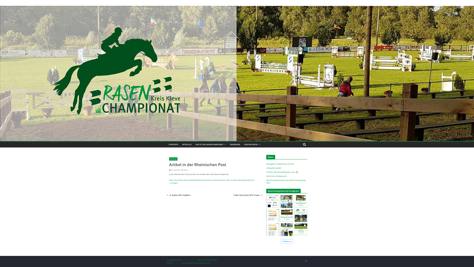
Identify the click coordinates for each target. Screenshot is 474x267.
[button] (224, 144)
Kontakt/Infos (251, 144)
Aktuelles (187, 144)
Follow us (287, 241)
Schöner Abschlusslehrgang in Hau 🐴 (282, 172)
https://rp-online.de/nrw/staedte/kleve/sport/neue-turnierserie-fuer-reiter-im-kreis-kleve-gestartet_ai (211, 180)
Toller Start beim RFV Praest (246, 195)
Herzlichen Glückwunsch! (276, 176)
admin (186, 170)
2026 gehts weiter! (273, 168)
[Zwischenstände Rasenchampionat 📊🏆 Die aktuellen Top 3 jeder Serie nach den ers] (272, 229)
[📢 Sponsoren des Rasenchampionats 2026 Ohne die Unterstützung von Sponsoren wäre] (272, 201)
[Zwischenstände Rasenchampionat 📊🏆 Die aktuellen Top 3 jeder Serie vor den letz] (272, 215)
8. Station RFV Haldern (180, 195)
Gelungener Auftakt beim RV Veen (280, 164)
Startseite (173, 144)
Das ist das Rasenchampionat (209, 144)
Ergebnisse (235, 144)
